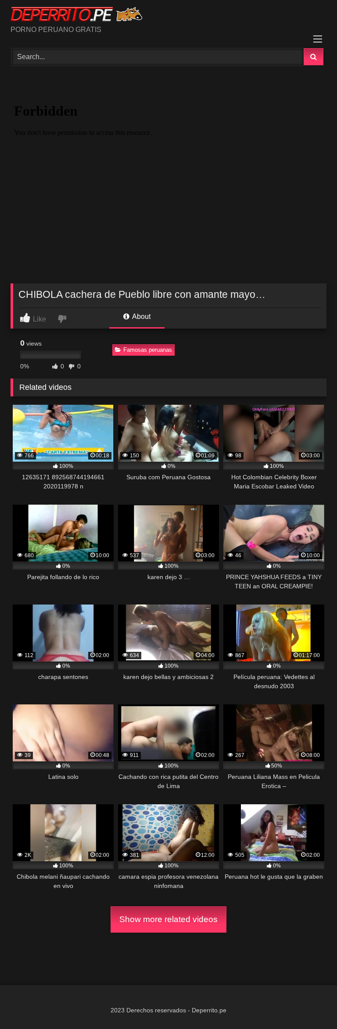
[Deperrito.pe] (168, 16)
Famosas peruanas (147, 350)
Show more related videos (168, 919)
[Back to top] (309, 1002)
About (141, 316)
